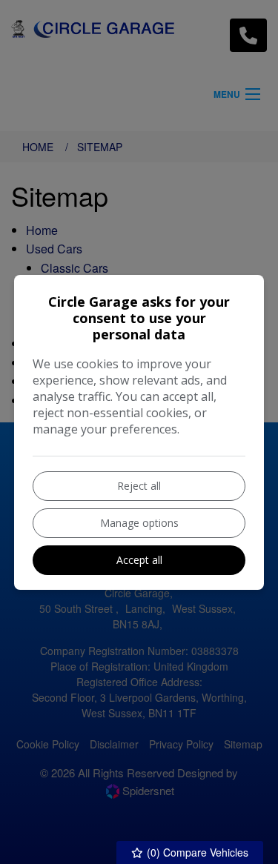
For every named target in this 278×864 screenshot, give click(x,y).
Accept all (139, 560)
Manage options (139, 523)
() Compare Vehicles (196, 852)
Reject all (139, 486)
